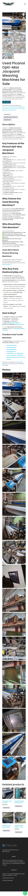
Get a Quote (6, 102)
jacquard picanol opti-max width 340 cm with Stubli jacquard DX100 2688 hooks (13, 108)
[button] (23, 14)
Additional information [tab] (10, 117)
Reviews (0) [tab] (7, 120)
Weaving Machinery (13, 107)
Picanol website (6, 264)
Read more (6, 807)
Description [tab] (7, 114)
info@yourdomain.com (8, 878)
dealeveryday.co (19, 324)
